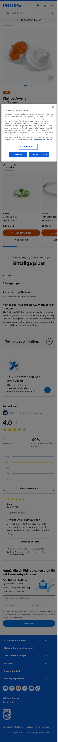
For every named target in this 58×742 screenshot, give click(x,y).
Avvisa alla (17, 156)
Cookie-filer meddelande (29, 141)
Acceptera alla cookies (38, 156)
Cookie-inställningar (27, 148)
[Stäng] (51, 107)
